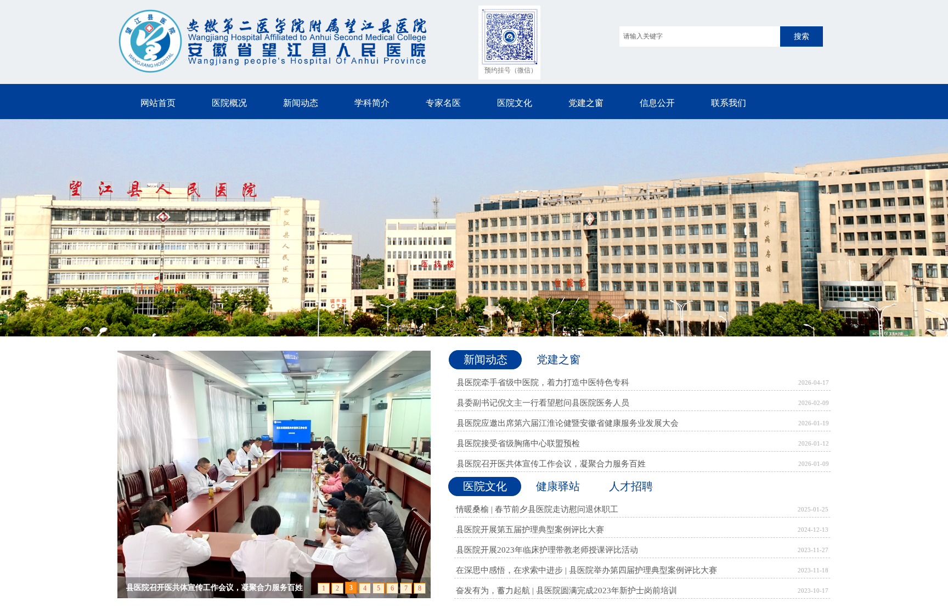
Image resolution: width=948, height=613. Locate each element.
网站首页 (158, 103)
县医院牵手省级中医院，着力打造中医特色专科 (542, 382)
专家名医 (443, 103)
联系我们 (728, 103)
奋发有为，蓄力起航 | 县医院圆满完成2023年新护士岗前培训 (566, 590)
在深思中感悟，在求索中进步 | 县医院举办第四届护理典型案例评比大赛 (586, 570)
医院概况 (229, 103)
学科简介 (372, 103)
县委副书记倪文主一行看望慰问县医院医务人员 (542, 402)
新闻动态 (300, 103)
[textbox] (699, 36)
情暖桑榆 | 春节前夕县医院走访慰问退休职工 (537, 509)
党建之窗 (585, 103)
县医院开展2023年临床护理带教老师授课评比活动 (547, 549)
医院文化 (514, 103)
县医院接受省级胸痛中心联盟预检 (518, 443)
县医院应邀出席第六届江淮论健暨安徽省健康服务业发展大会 (567, 423)
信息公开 (657, 103)
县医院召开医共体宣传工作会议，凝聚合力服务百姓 (551, 463)
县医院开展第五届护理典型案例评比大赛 (530, 529)
